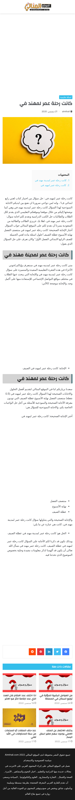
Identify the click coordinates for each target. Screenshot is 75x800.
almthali (66, 111)
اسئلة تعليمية (65, 97)
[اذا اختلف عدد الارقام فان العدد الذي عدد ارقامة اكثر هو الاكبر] (19, 682)
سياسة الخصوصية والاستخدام (37, 760)
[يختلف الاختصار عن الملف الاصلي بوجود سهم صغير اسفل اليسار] (55, 717)
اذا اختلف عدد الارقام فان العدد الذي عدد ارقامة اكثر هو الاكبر (19, 697)
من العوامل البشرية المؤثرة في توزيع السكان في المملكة (56, 697)
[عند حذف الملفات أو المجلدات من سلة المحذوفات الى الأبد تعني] (19, 717)
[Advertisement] (37, 54)
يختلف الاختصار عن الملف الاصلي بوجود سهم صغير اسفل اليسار (55, 733)
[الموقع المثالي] (37, 6)
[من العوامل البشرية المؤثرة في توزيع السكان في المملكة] (55, 682)
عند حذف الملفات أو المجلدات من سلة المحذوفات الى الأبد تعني (20, 733)
